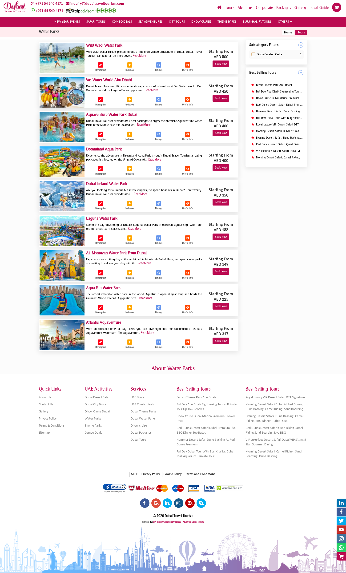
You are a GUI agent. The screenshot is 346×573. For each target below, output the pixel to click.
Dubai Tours (138, 440)
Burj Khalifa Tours (257, 22)
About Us (45, 397)
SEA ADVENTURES (150, 22)
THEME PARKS (226, 22)
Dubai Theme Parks (143, 411)
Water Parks (93, 418)
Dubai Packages (141, 433)
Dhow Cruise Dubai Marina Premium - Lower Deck (285, 98)
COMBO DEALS (122, 22)
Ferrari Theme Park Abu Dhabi (273, 85)
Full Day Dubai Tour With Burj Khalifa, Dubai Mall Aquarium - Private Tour (300, 118)
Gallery (300, 7)
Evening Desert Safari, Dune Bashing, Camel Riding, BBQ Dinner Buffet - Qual (274, 419)
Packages (284, 7)
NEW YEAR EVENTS (67, 22)
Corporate (265, 7)
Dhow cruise (139, 426)
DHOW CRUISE (201, 22)
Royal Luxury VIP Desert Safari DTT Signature (283, 124)
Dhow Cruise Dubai (97, 411)
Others (284, 22)
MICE (134, 474)
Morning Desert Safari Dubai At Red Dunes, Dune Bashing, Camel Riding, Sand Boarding (274, 407)
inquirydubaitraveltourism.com (96, 4)
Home (288, 32)
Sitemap (44, 433)
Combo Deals (93, 433)
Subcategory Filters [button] (263, 45)
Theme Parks (93, 426)
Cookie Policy (173, 474)
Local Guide (320, 7)
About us (246, 7)
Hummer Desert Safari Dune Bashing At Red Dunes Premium (291, 111)
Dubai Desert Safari (97, 397)
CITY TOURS (177, 22)
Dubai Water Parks (269, 54)
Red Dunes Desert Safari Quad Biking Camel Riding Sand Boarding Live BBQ (274, 430)
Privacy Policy (47, 418)
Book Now (221, 63)
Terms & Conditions (51, 426)
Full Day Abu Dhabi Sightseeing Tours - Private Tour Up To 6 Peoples (297, 91)
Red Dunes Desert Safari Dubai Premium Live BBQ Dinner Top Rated (296, 104)
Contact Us (46, 404)
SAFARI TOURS (95, 22)
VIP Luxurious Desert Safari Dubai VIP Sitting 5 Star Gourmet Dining (296, 151)
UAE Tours (137, 397)
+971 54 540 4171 (48, 4)
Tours (230, 7)
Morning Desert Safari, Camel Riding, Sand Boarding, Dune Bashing (295, 157)
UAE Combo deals (142, 404)
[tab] (276, 45)
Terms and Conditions (200, 474)
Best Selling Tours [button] (262, 73)
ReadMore (139, 56)
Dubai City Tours (95, 404)
